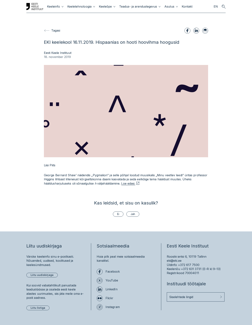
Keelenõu (173, 269)
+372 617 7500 (188, 265)
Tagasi (55, 30)
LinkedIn (112, 289)
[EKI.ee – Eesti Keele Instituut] (34, 6)
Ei (118, 214)
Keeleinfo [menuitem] (53, 6)
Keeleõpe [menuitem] (105, 6)
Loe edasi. (128, 183)
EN (216, 6)
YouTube (112, 280)
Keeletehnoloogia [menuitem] (79, 6)
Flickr (109, 298)
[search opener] (224, 7)
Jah (133, 214)
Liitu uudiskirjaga (42, 274)
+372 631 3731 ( (192, 269)
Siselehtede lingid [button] (181, 297)
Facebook (113, 271)
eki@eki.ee (174, 260)
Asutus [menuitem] (169, 6)
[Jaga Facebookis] (187, 31)
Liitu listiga (38, 307)
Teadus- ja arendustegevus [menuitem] (138, 6)
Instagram (113, 307)
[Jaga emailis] (205, 31)
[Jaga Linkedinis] (196, 31)
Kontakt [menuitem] (187, 6)
